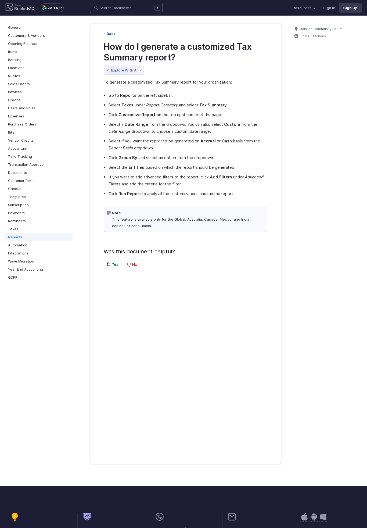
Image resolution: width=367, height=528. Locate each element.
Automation (17, 245)
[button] (49, 7)
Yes (114, 264)
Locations (16, 68)
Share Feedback (313, 36)
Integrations (18, 253)
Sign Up (350, 8)
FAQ (30, 8)
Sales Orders (19, 84)
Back (111, 33)
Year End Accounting (25, 269)
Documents (17, 172)
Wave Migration (21, 261)
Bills (11, 132)
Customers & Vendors (26, 35)
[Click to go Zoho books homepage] (15, 7)
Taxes (13, 229)
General (14, 27)
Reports (15, 237)
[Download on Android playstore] (304, 519)
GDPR (12, 277)
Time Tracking (20, 156)
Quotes (14, 76)
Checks (14, 188)
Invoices (15, 92)
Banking (14, 60)
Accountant (17, 148)
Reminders (17, 221)
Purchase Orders (22, 124)
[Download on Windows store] (323, 519)
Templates (17, 197)
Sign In (329, 8)
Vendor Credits (21, 140)
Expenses (16, 116)
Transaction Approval (26, 164)
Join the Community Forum (321, 29)
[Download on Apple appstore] (314, 519)
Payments (16, 213)
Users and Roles (21, 108)
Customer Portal (21, 180)
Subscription (18, 205)
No (134, 264)
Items (12, 51)
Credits (14, 100)
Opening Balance (22, 43)
